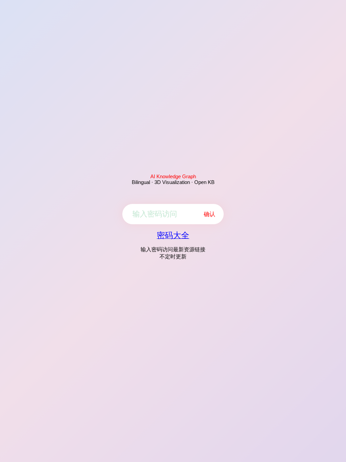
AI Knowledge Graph (173, 176)
